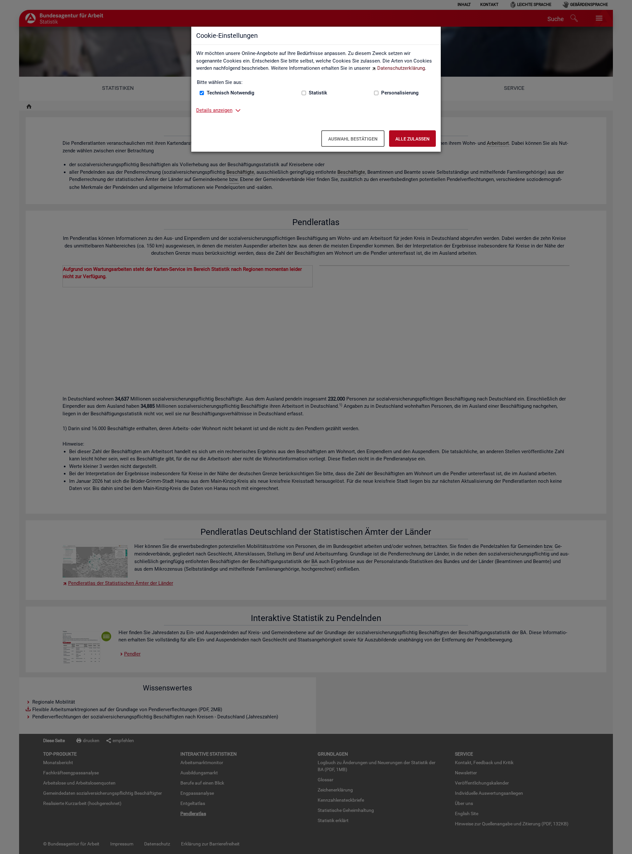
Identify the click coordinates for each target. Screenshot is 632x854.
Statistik (318, 93)
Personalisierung (400, 93)
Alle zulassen (412, 139)
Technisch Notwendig (230, 93)
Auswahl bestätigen (353, 139)
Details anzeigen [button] (214, 110)
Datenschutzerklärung (401, 68)
